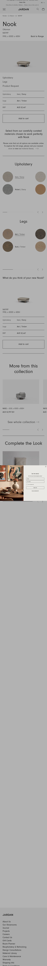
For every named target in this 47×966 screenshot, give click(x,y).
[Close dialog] (45, 466)
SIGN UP (35, 487)
